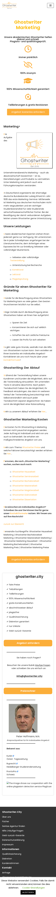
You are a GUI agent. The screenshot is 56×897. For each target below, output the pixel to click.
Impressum (7, 844)
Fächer (5, 821)
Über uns (6, 816)
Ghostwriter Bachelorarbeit (25, 481)
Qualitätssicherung (11, 854)
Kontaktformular (12, 360)
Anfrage (6, 872)
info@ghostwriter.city (30, 676)
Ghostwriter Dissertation (24, 499)
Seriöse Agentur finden (13, 826)
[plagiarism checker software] (29, 786)
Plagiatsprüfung (20, 279)
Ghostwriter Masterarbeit (24, 485)
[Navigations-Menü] (50, 5)
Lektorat (16, 274)
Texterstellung (17, 260)
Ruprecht (11, 763)
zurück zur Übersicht (14, 524)
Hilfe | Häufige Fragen (12, 830)
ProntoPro (11, 771)
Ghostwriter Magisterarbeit (25, 490)
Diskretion (7, 858)
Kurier (9, 755)
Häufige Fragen (42, 665)
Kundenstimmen (10, 863)
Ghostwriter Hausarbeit (23, 471)
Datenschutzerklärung (13, 840)
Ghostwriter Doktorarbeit (24, 494)
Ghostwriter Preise (31, 447)
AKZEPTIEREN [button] (28, 892)
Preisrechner (28, 691)
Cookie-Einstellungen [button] (33, 887)
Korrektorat (18, 269)
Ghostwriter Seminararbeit (25, 476)
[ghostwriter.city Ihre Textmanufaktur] (9, 5)
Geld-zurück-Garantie (13, 835)
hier (43, 411)
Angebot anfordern (28, 643)
